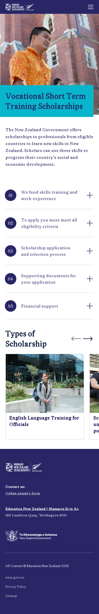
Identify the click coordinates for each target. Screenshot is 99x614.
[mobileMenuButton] (90, 7)
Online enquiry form (23, 493)
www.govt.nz (15, 577)
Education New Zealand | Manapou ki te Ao (42, 508)
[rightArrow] (87, 338)
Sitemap (11, 596)
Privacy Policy (16, 587)
